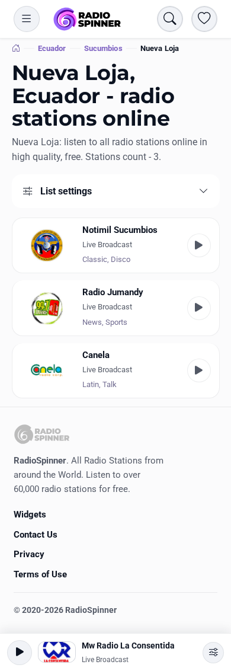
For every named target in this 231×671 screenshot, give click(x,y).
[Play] (199, 245)
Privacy (29, 554)
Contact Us (35, 534)
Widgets (30, 514)
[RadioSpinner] (87, 19)
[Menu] (27, 19)
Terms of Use (40, 574)
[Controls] (213, 652)
